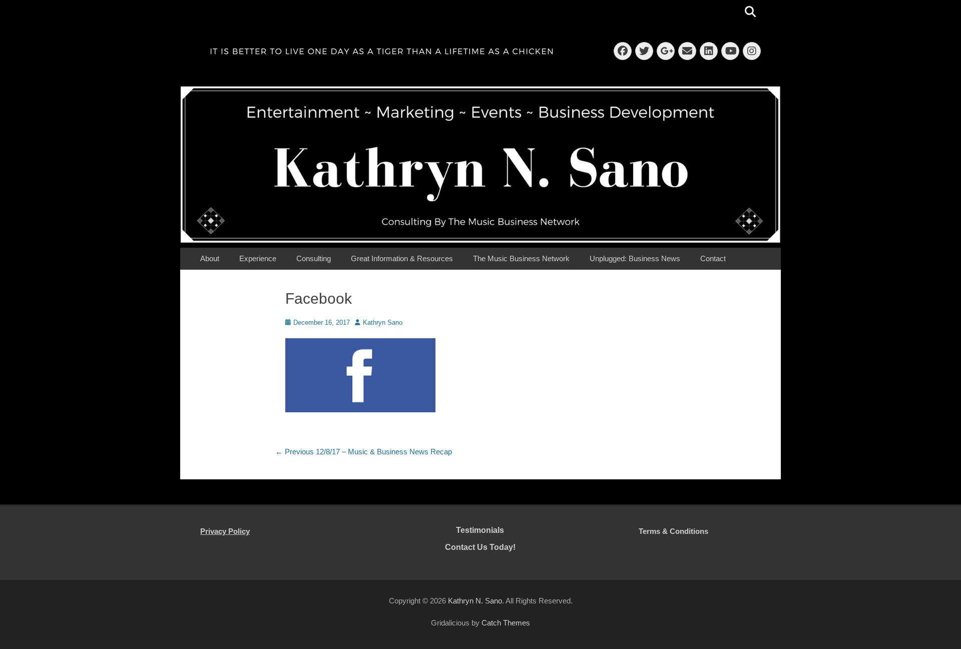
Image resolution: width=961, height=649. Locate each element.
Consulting (313, 258)
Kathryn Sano (382, 322)
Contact (713, 258)
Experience (257, 258)
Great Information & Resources (402, 258)
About (209, 258)
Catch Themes (506, 622)
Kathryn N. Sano (475, 600)
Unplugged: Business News (635, 258)
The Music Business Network (521, 258)
